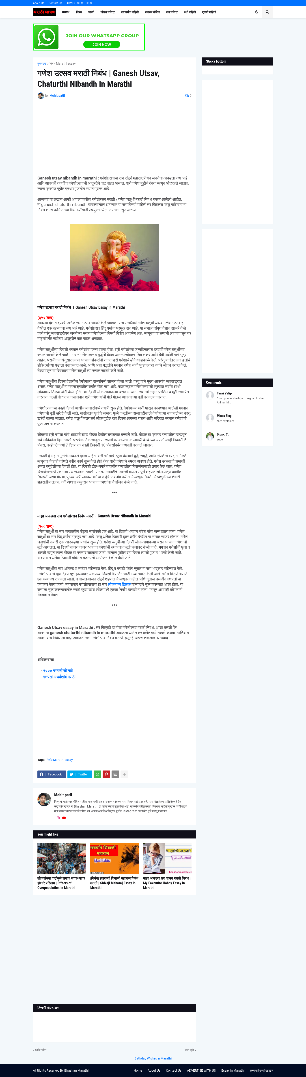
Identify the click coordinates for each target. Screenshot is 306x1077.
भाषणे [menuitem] (91, 12)
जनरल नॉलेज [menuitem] (152, 12)
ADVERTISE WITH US (79, 3)
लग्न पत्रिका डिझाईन (261, 1070)
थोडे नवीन (40, 1050)
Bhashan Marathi (76, 1070)
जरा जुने (189, 1050)
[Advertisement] (114, 139)
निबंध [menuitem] (79, 12)
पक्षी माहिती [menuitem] (190, 12)
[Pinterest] (106, 774)
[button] (257, 12)
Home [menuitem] (66, 12)
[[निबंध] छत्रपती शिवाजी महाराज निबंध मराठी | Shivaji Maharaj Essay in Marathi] (114, 858)
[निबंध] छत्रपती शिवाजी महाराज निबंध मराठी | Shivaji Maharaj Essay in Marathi (114, 883)
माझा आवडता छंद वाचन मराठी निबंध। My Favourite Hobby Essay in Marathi (167, 883)
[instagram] (58, 818)
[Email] (115, 774)
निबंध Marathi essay (63, 63)
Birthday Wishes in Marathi (153, 1058)
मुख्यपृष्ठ (41, 63)
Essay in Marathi (232, 1070)
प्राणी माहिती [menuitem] (209, 12)
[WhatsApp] (97, 774)
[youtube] (64, 818)
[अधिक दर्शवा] (124, 774)
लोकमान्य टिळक (119, 584)
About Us (38, 3)
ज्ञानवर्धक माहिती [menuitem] (130, 12)
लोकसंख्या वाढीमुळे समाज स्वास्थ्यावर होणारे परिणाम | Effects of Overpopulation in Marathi (61, 883)
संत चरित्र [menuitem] (172, 12)
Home (138, 1070)
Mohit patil (63, 794)
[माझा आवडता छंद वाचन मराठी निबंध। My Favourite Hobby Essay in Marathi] (167, 858)
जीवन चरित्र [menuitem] (108, 12)
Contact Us (55, 3)
